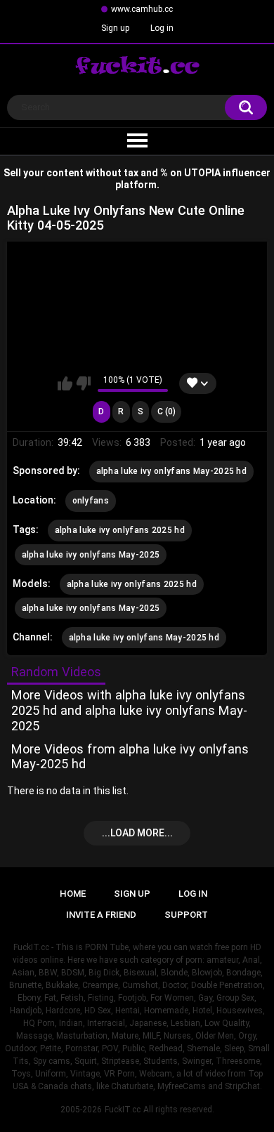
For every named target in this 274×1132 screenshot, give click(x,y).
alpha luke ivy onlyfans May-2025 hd (171, 471)
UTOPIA (202, 172)
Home (73, 893)
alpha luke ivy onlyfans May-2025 (91, 555)
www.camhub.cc (142, 9)
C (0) (166, 411)
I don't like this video (83, 383)
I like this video (65, 383)
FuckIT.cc (123, 1109)
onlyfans (90, 501)
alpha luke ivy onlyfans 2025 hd (120, 530)
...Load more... (137, 832)
